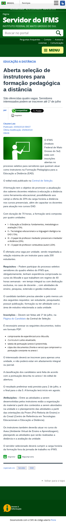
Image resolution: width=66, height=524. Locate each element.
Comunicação (56, 43)
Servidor (21, 468)
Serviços (26, 3)
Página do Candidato (14, 318)
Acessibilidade (17, 9)
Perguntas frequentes (30, 39)
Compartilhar (14, 111)
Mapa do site (49, 9)
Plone (53, 520)
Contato (47, 39)
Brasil (10, 3)
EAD (32, 468)
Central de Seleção (42, 180)
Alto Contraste (34, 9)
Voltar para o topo (55, 480)
